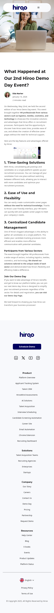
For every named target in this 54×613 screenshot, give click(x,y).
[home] (19, 7)
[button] (38, 8)
